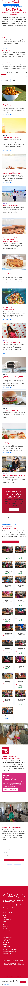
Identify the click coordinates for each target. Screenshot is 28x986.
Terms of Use (18, 976)
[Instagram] (3, 912)
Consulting (5, 924)
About (4, 917)
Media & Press (6, 923)
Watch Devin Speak (7, 953)
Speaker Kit (5, 944)
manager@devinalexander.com (9, 951)
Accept (23, 982)
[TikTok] (9, 912)
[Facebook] (5, 912)
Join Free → (14, 509)
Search (14, 80)
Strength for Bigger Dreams (9, 939)
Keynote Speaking (7, 919)
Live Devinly (5, 926)
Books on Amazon (7, 946)
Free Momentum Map (7, 937)
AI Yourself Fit (6, 940)
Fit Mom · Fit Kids (6, 930)
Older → (16, 517)
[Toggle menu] (26, 2)
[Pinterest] (11, 912)
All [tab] (3, 72)
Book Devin (5, 955)
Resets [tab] (17, 72)
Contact (4, 931)
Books (4, 921)
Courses (5, 928)
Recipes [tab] (9, 72)
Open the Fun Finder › (10, 789)
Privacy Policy (10, 976)
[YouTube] (7, 912)
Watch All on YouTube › (10, 541)
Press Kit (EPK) (6, 942)
